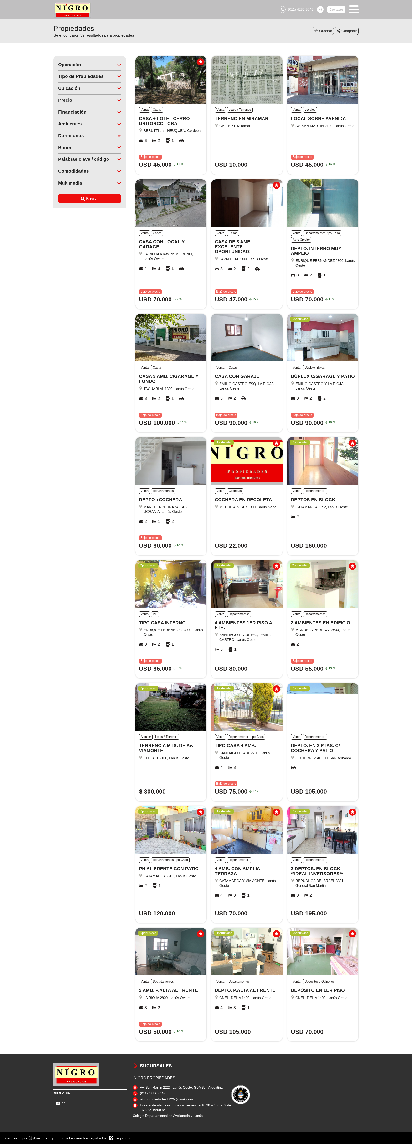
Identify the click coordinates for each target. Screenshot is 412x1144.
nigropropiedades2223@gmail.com (166, 1099)
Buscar (92, 198)
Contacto (336, 9)
